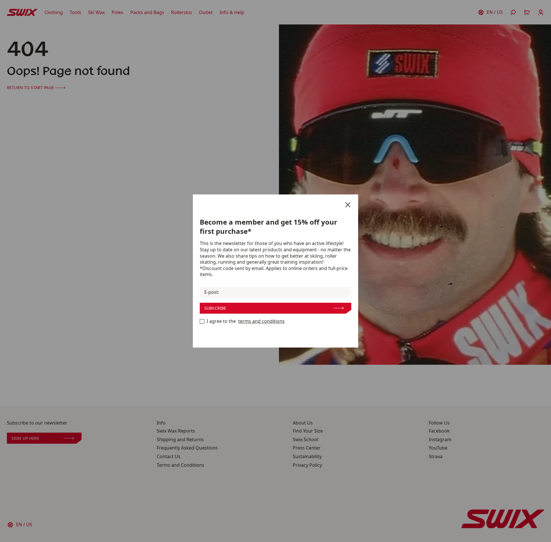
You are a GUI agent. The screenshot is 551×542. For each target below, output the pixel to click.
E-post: (211, 292)
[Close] (348, 205)
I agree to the (246, 321)
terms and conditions (261, 321)
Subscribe (215, 308)
